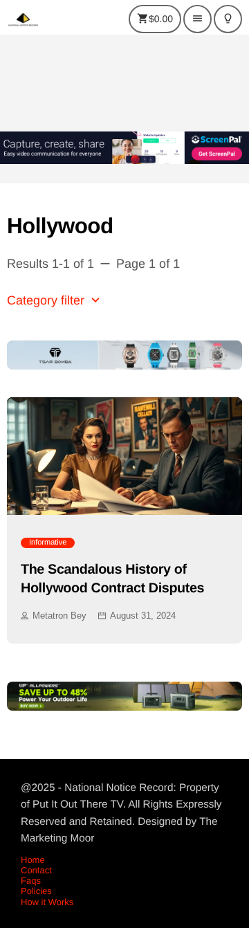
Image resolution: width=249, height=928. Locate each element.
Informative (47, 542)
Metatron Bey (59, 615)
